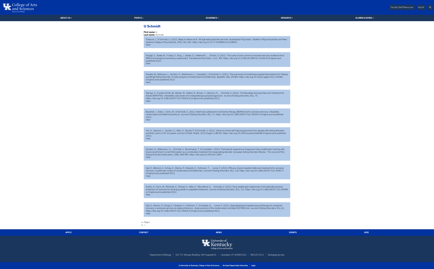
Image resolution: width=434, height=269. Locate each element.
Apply (68, 232)
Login (253, 265)
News (219, 232)
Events (293, 232)
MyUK (421, 7)
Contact (143, 232)
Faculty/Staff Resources (402, 7)
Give (366, 232)
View (148, 45)
